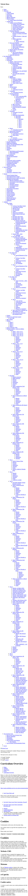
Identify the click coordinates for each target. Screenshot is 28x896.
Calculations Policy (17, 80)
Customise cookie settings (18, 834)
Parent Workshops (11, 199)
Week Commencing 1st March (20, 578)
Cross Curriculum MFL (21, 96)
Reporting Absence (14, 184)
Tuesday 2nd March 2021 (19, 589)
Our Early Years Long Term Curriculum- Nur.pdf (15, 802)
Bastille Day (18, 101)
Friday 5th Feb (19, 701)
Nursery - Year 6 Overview (16, 61)
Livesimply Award (17, 25)
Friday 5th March (20, 732)
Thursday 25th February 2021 (20, 600)
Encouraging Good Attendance (17, 181)
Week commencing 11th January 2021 (18, 415)
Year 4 (20, 124)
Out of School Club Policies (13, 740)
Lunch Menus (10, 196)
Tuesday (17, 338)
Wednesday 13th (19, 671)
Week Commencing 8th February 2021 (18, 706)
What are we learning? (18, 212)
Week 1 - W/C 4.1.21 (18, 331)
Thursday (18, 341)
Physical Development (21, 226)
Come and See (19, 300)
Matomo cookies (8, 867)
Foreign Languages (14, 93)
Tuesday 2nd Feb (20, 697)
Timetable (18, 235)
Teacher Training (11, 195)
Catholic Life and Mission (16, 22)
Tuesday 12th (19, 669)
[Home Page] (4, 748)
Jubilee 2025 (13, 51)
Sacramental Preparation (18, 26)
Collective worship (17, 480)
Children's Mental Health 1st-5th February (21, 703)
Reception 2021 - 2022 (18, 219)
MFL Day (18, 100)
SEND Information (14, 152)
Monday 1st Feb (19, 696)
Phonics (20, 246)
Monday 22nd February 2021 (19, 594)
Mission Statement (11, 17)
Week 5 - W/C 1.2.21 (18, 343)
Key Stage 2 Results (11, 145)
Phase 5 (11, 326)
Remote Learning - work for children (15, 329)
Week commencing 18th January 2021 (18, 424)
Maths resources (16, 378)
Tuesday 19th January (21, 679)
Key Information (7, 56)
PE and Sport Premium (12, 156)
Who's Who (9, 16)
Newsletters (9, 169)
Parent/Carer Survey (11, 198)
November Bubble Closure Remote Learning (19, 483)
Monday (17, 337)
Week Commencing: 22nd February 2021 (19, 714)
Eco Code (12, 318)
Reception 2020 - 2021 (18, 236)
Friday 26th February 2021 (19, 601)
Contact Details (10, 13)
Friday (17, 342)
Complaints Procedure (12, 163)
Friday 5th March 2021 (18, 593)
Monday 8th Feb (19, 708)
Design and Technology (15, 131)
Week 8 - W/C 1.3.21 (18, 367)
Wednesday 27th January (21, 689)
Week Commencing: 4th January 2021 (18, 657)
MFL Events (15, 95)
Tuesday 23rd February (21, 717)
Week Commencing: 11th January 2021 (18, 666)
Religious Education (14, 30)
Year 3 (20, 123)
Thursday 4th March (20, 731)
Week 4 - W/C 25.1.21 (18, 335)
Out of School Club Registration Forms (16, 743)
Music (11, 85)
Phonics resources (17, 377)
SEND (8, 149)
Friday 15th (18, 673)
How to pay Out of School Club (14, 735)
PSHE (17, 40)
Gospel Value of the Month (16, 20)
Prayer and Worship (14, 43)
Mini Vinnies (10, 319)
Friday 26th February (21, 723)
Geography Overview (18, 112)
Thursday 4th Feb (20, 700)
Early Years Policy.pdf (9, 793)
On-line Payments (11, 194)
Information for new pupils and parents (16, 177)
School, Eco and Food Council (14, 316)
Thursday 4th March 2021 (19, 592)
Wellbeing (9, 200)
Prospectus (9, 14)
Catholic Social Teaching (18, 24)
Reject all (3, 834)
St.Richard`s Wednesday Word (14, 172)
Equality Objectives (11, 141)
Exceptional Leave (14, 186)
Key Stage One (13, 252)
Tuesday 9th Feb (19, 709)
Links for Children (17, 79)
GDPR (8, 159)
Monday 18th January (21, 677)
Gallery (14, 88)
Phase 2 (11, 322)
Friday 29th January (20, 692)
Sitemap (5, 808)
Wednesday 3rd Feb (20, 699)
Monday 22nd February (21, 716)
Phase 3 (11, 323)
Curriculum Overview (18, 89)
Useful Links (10, 191)
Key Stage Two (13, 276)
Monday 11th (19, 668)
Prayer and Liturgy (17, 45)
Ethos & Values (10, 18)
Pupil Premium (10, 155)
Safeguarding (10, 190)
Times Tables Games (17, 83)
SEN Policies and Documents (17, 151)
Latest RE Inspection (14, 55)
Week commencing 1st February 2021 (18, 443)
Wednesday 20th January (21, 680)
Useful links (12, 153)
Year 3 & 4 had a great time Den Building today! (19, 313)
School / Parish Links (18, 28)
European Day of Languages (20, 98)
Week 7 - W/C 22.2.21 (18, 359)
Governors (9, 148)
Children (6, 202)
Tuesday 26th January (21, 688)
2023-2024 (18, 116)
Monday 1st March (20, 727)
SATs (17, 306)
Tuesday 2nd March (20, 728)
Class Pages (9, 203)
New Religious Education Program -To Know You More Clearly (20, 33)
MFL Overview (16, 104)
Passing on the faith (17, 68)
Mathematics (13, 77)
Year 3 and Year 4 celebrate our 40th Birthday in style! (20, 311)
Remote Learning (11, 164)
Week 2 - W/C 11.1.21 (18, 333)
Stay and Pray (16, 48)
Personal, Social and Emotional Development (21, 221)
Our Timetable (16, 210)
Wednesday (18, 339)
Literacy (17, 227)
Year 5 (20, 125)
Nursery (11, 330)
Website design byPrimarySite (11, 815)
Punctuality (12, 183)
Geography (12, 111)
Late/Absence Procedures (13, 188)
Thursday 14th (19, 672)
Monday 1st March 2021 (18, 588)
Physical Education (14, 132)
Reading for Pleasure (14, 140)
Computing (12, 91)
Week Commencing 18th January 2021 (18, 603)
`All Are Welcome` (20, 41)
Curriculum (9, 60)
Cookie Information (8, 809)
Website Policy (7, 811)
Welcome (9, 12)
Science (11, 84)
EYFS (11, 204)
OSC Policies (13, 741)
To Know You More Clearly (19, 206)
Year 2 (20, 121)
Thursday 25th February (21, 721)
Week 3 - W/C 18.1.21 (18, 334)
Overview (15, 137)
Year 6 (20, 127)
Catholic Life (10, 21)
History (11, 128)
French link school (17, 105)
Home (5, 9)
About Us (6, 10)
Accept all (9, 834)
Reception (21, 119)
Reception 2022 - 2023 (18, 218)
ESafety (8, 315)
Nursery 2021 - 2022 (17, 234)
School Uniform (10, 192)
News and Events (8, 167)
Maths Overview (16, 81)
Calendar (9, 168)
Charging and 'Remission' (13, 161)
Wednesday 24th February (19, 719)
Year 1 (20, 120)
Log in (5, 745)
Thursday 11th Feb (20, 712)
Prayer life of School (17, 44)
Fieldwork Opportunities (18, 115)
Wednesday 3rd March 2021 (19, 590)
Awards (14, 109)
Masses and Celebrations (18, 47)
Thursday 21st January (21, 681)
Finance (8, 157)
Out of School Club (8, 733)
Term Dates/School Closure (13, 176)
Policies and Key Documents (16, 49)
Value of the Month (17, 29)
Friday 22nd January (20, 683)
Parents (5, 173)
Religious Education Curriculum (17, 65)
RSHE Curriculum (17, 38)
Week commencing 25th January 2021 (18, 433)
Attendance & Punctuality (13, 179)
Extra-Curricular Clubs (12, 327)
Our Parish (9, 171)
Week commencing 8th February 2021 (18, 452)
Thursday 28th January (21, 691)
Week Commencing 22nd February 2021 (19, 387)
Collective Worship (17, 67)
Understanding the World (21, 230)
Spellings (18, 275)
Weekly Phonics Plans (18, 461)
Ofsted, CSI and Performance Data (15, 144)
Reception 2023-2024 (18, 216)
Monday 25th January (21, 687)
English (11, 76)
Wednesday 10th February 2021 (19, 639)
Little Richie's (10, 739)
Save (14, 894)
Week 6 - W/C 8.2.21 (18, 351)
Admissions (9, 57)
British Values (10, 59)
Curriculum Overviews (18, 133)
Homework (18, 262)
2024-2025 (18, 117)
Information (9, 737)
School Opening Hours (12, 175)
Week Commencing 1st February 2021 (18, 694)
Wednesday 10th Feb (20, 711)
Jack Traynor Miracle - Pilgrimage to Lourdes (18, 53)
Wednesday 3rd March (21, 729)
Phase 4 (11, 324)
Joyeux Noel (19, 103)
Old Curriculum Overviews (16, 139)
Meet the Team (16, 208)
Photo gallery (16, 135)
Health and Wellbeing (12, 143)
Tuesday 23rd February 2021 (19, 596)
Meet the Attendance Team (16, 180)
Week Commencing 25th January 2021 (18, 685)
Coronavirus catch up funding (14, 160)
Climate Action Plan (11, 165)
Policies (14, 69)
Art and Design (13, 87)
